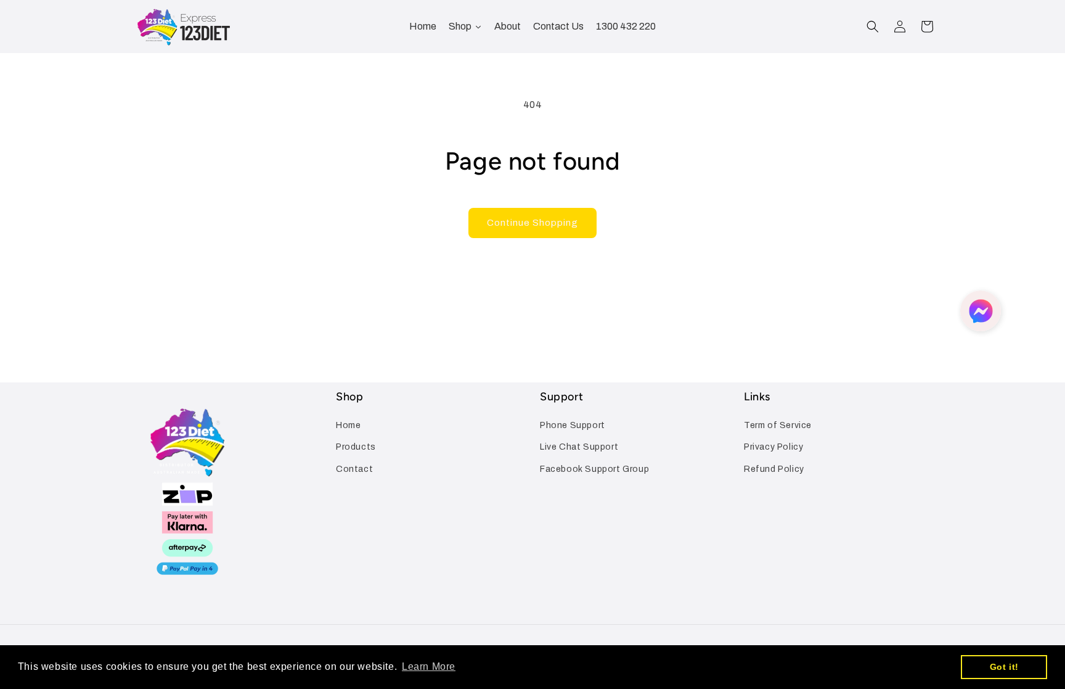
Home (348, 425)
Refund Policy (774, 469)
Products (356, 447)
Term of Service (778, 425)
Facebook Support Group (594, 469)
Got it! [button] (1004, 667)
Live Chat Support (579, 447)
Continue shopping (532, 223)
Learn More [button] (428, 666)
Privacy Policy (773, 447)
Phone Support (572, 425)
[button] (872, 26)
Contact (354, 469)
